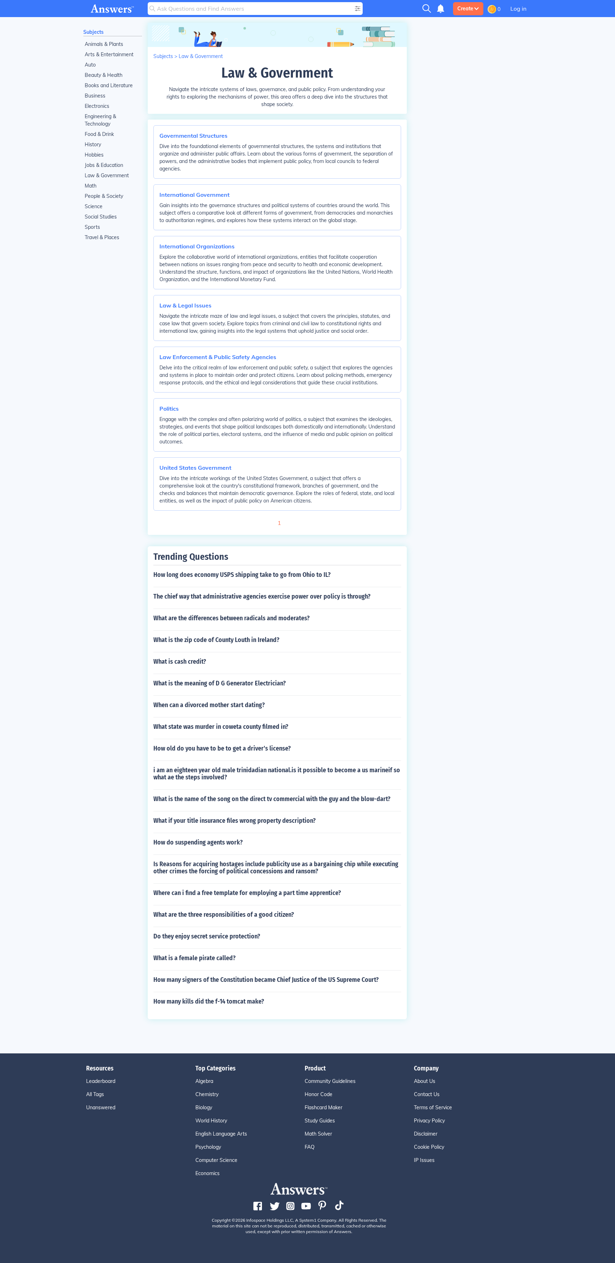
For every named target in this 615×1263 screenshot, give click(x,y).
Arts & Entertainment (109, 54)
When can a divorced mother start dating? (209, 705)
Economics (207, 1173)
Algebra (204, 1081)
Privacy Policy (429, 1120)
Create (465, 8)
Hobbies (94, 155)
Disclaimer (425, 1134)
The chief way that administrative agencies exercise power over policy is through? (261, 596)
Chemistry (207, 1094)
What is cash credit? (179, 661)
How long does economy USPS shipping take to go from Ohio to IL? (242, 575)
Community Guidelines (330, 1081)
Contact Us (427, 1094)
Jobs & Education (104, 165)
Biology (203, 1107)
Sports (92, 227)
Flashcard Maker (323, 1107)
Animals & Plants (104, 44)
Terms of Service (433, 1107)
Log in (518, 8)
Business (95, 96)
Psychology (208, 1147)
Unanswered (100, 1107)
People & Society (104, 196)
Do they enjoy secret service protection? (206, 936)
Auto (90, 65)
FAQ (310, 1147)
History (93, 144)
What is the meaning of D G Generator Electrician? (219, 683)
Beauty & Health (103, 75)
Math (90, 186)
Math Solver (318, 1134)
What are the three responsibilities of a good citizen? (223, 915)
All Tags (95, 1094)
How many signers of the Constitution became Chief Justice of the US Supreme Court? (266, 980)
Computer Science (216, 1160)
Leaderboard (100, 1081)
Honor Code (318, 1094)
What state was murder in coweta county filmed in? (220, 727)
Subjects (93, 32)
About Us (424, 1081)
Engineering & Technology (100, 120)
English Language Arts (221, 1134)
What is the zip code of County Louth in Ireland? (216, 640)
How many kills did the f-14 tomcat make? (208, 1001)
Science (93, 206)
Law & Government (107, 175)
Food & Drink (99, 134)
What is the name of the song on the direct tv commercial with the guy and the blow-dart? (271, 799)
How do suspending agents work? (198, 842)
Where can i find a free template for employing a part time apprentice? (247, 893)
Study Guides (320, 1120)
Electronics (97, 106)
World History (211, 1120)
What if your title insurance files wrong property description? (234, 821)
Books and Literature (109, 85)
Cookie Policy (429, 1147)
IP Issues (424, 1160)
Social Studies (101, 217)
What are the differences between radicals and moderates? (231, 618)
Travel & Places (102, 237)
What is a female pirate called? (194, 958)
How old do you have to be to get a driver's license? (222, 748)
